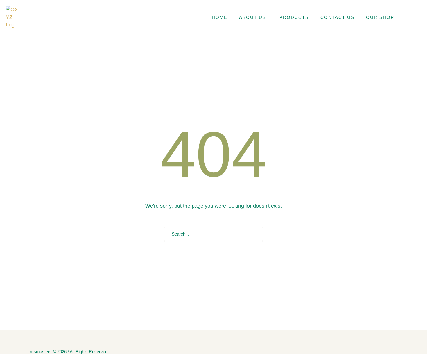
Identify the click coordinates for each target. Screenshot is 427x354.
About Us (253, 17)
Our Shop (380, 17)
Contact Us (337, 17)
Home (219, 17)
